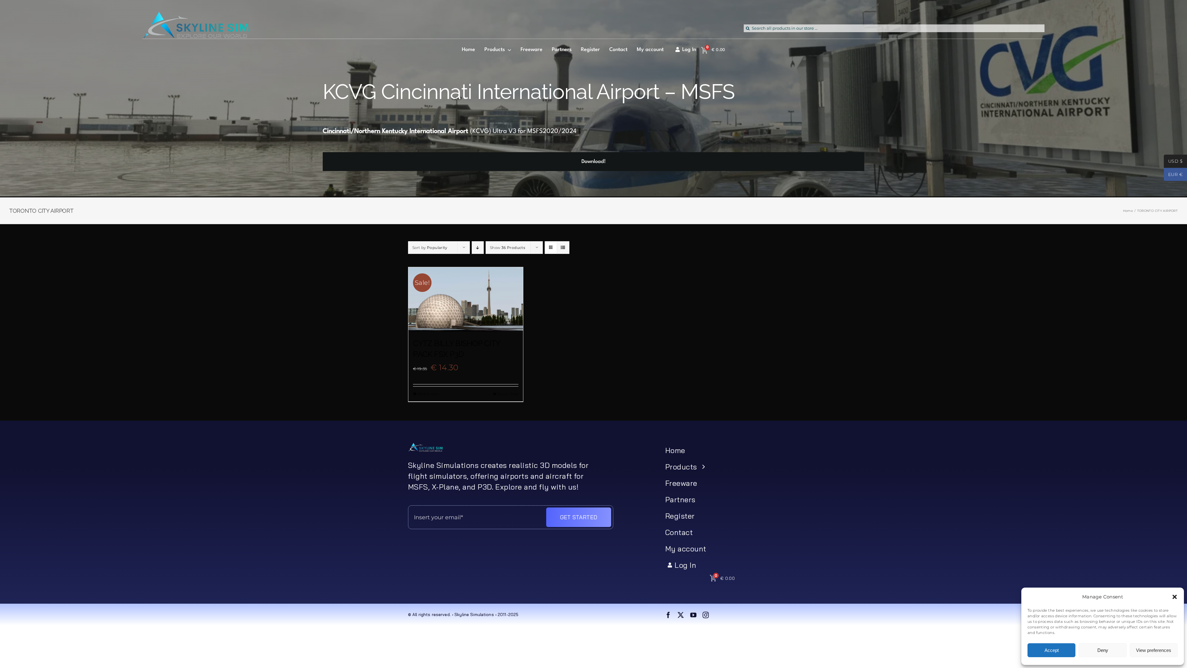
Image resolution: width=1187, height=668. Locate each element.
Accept (1051, 650)
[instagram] (706, 615)
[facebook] (668, 615)
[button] (1175, 597)
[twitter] (681, 615)
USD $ (1173, 161)
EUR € (1173, 175)
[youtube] (693, 615)
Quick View (508, 394)
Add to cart (428, 394)
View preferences (1153, 650)
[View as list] (563, 248)
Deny (1102, 650)
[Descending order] (478, 247)
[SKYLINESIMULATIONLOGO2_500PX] (196, 15)
